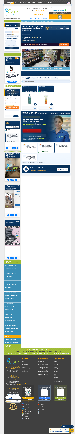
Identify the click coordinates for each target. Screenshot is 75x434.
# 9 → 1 (41, 77)
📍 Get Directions (44, 399)
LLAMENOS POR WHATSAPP (59, 10)
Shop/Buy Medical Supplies (43, 364)
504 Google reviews (15, 127)
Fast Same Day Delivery (42, 368)
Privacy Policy (24, 365)
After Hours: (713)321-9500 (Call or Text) (15, 379)
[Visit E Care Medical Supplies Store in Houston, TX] (13, 365)
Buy (9, 31)
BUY (12, 2)
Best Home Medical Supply (43, 360)
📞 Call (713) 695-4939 (28, 399)
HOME (8, 2)
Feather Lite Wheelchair (11, 40)
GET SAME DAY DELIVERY (24, 2)
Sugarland (56, 377)
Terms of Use (24, 367)
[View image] (12, 236)
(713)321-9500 (18, 384)
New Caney (56, 370)
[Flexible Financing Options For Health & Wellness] (60, 18)
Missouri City (56, 368)
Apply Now (28, 397)
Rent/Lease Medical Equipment (43, 365)
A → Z (32, 77)
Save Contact (60, 397)
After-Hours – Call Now (12, 107)
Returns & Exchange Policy (27, 368)
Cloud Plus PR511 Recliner (11, 45)
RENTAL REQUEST (48, 2)
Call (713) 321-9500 (44, 397)
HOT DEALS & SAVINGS (37, 2)
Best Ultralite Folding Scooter (12, 38)
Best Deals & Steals (41, 361)
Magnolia (55, 367)
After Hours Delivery (25, 364)
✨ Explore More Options (12, 81)
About (23, 361)
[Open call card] (44, 392)
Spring (55, 374)
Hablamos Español (41, 375)
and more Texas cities (58, 381)
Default (27, 77)
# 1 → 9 (36, 77)
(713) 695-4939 (38, 14)
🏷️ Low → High (47, 77)
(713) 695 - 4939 (16, 377)
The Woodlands (57, 378)
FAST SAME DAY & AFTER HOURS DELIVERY (60, 8)
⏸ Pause (14, 148)
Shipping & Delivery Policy (26, 370)
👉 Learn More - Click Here (10, 252)
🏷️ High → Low (54, 77)
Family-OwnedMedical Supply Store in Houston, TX (13, 373)
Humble (55, 361)
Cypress (55, 360)
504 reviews (56, 28)
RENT (16, 2)
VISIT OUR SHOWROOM (11, 17)
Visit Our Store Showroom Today (13, 388)
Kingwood (56, 364)
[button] (67, 426)
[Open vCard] (60, 392)
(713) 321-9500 (11, 0)
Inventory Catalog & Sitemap (43, 374)
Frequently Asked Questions (43, 371)
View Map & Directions (12, 110)
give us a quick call (41, 138)
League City (56, 365)
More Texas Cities (14, 98)
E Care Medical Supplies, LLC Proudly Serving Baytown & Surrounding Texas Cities (13, 367)
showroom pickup (35, 37)
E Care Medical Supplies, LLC (13, 391)
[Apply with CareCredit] (28, 392)
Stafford (55, 375)
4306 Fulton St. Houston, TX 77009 (13, 376)
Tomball (55, 380)
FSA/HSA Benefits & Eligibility (43, 370)
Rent (16, 31)
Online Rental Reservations (43, 367)
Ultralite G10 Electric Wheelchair (12, 36)
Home (23, 360)
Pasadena (56, 371)
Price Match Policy (25, 371)
